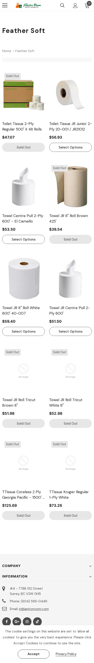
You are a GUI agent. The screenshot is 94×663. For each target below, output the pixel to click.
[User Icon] (75, 5)
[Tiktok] (37, 621)
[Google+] (16, 621)
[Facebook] (6, 621)
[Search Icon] (62, 5)
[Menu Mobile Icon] (4, 5)
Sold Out (24, 147)
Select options (71, 147)
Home (6, 51)
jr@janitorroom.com (34, 609)
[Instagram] (27, 621)
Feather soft (25, 51)
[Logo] (28, 5)
